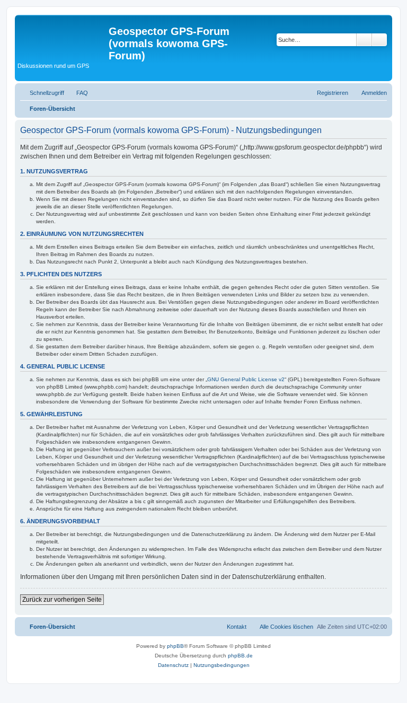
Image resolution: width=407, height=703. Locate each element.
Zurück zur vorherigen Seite (62, 599)
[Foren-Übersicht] (63, 34)
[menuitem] (77, 92)
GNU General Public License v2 (246, 379)
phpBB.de (240, 655)
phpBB (175, 646)
